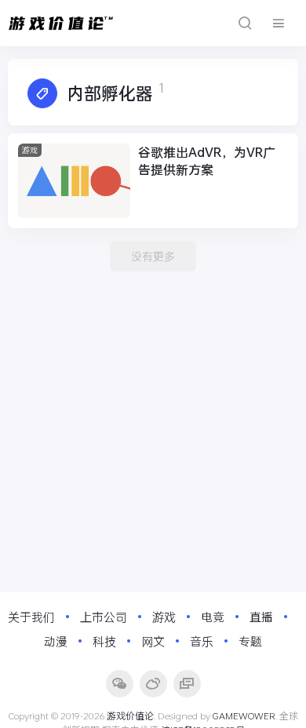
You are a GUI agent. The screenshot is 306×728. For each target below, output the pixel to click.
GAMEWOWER (244, 715)
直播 (261, 616)
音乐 (201, 641)
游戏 (30, 150)
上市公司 (103, 616)
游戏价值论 (130, 715)
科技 (104, 641)
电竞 (212, 616)
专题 (250, 641)
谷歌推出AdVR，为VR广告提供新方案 (206, 160)
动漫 (55, 641)
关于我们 (31, 616)
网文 (153, 641)
